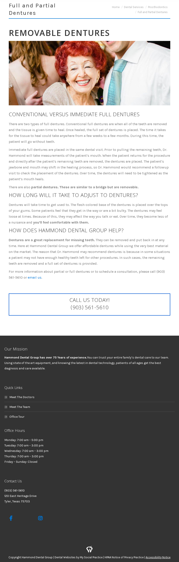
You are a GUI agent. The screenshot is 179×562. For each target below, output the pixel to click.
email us (34, 277)
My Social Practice (91, 557)
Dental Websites (65, 557)
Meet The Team (19, 407)
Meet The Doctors (21, 397)
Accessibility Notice (158, 557)
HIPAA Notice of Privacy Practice (124, 557)
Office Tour (16, 417)
